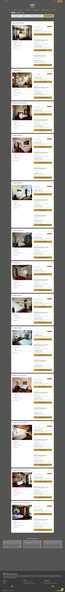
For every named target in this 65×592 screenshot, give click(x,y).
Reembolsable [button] (37, 38)
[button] (32, 16)
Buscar (48, 15)
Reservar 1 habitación (43, 34)
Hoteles (20, 9)
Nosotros (15, 9)
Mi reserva (59, 1)
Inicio (10, 9)
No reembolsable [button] (37, 26)
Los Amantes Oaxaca (27, 582)
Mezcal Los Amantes (45, 9)
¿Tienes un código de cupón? (16, 18)
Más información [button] (15, 95)
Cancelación (5, 582)
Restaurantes (35, 9)
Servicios (54, 9)
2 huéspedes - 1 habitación (36, 15)
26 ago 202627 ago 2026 (20, 15)
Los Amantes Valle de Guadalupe (29, 583)
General (4, 583)
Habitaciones (28, 9)
